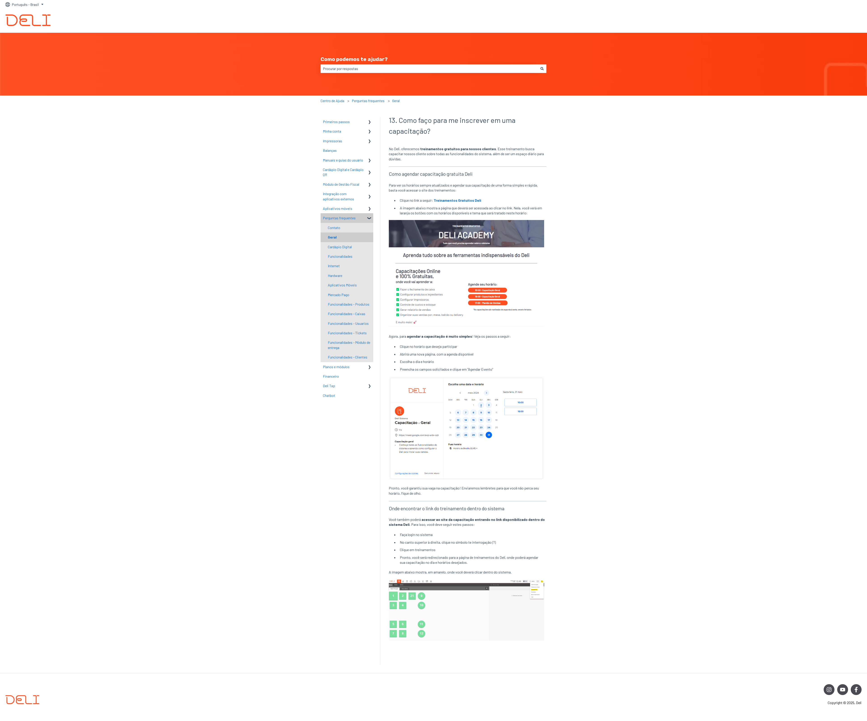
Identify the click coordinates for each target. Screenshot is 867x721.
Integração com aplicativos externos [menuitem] (338, 196)
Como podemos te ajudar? (354, 59)
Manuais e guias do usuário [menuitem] (343, 160)
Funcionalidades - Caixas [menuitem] (346, 313)
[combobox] (429, 68)
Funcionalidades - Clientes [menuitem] (347, 357)
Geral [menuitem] (332, 237)
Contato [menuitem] (334, 227)
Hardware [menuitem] (335, 275)
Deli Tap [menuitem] (329, 386)
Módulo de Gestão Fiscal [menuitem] (341, 184)
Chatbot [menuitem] (329, 395)
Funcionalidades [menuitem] (340, 256)
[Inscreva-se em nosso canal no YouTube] (842, 689)
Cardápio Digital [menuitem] (340, 247)
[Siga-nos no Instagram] (829, 689)
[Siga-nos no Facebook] (856, 689)
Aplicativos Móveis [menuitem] (342, 285)
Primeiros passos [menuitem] (336, 121)
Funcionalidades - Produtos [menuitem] (348, 304)
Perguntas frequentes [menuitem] (339, 218)
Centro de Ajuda (332, 100)
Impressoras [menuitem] (332, 141)
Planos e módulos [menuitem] (336, 367)
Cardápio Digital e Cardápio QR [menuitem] (343, 172)
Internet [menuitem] (334, 266)
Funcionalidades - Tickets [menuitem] (347, 333)
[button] (369, 122)
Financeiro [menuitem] (331, 376)
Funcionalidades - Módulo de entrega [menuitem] (349, 344)
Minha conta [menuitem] (332, 131)
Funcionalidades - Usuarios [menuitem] (348, 323)
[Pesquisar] (542, 68)
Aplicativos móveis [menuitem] (337, 208)
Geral (396, 100)
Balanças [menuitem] (330, 150)
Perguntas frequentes (368, 100)
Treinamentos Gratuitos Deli (457, 200)
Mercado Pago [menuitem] (338, 295)
